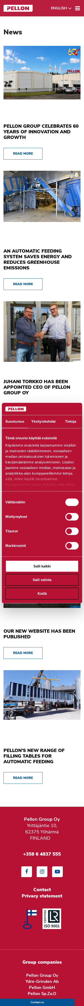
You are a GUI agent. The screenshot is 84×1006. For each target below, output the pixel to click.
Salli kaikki (42, 566)
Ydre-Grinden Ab (42, 981)
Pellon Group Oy (42, 975)
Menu (77, 8)
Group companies (42, 962)
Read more (23, 153)
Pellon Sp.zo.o (42, 993)
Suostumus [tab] (14, 421)
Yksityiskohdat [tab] (43, 421)
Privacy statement (42, 896)
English (59, 8)
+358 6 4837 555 (42, 854)
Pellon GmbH (42, 987)
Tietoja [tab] (70, 421)
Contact (42, 890)
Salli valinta (42, 580)
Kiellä (42, 594)
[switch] (72, 516)
